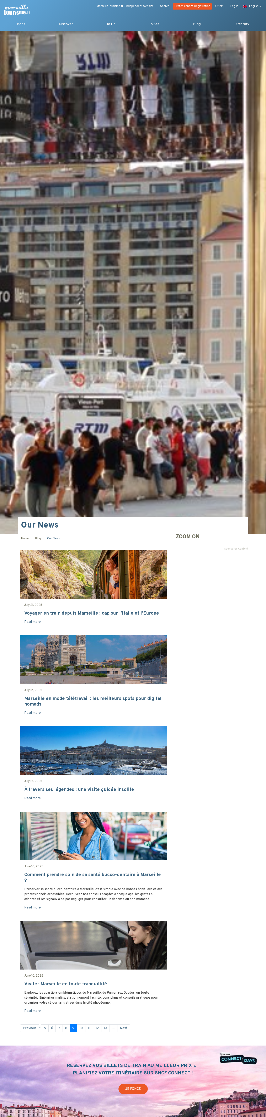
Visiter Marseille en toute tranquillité (65, 984)
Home (25, 539)
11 (89, 1028)
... (40, 1027)
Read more (32, 622)
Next (123, 1028)
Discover (66, 24)
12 (97, 1028)
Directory (241, 24)
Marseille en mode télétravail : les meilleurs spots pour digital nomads (92, 701)
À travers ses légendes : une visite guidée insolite (79, 790)
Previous (29, 1028)
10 (81, 1028)
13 (105, 1028)
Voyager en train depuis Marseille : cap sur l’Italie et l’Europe (91, 613)
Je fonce (133, 1089)
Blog (197, 24)
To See (154, 24)
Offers (219, 6)
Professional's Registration (192, 6)
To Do (111, 24)
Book (21, 24)
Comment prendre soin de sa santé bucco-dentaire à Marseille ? (92, 878)
